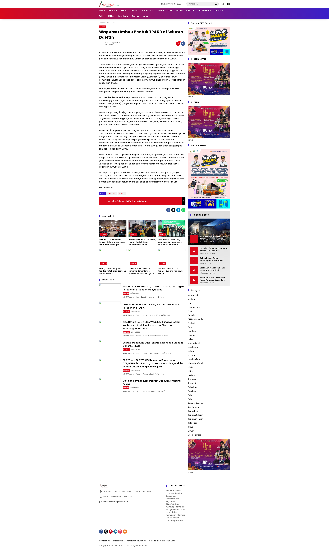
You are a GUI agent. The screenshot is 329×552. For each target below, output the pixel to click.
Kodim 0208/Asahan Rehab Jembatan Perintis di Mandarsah (212, 269)
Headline (192, 331)
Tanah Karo (193, 411)
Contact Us (104, 541)
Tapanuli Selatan (195, 415)
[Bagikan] (183, 43)
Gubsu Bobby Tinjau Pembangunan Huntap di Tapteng (211, 259)
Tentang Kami (168, 541)
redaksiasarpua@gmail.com (116, 501)
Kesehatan (193, 347)
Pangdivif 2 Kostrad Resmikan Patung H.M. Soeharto (213, 249)
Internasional (194, 343)
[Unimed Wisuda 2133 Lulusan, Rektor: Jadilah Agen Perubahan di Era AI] (142, 228)
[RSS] (125, 531)
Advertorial (193, 295)
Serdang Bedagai (195, 403)
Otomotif (192, 383)
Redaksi (108, 43)
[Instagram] (120, 531)
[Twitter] (173, 210)
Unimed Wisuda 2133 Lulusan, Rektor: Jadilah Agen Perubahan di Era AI (142, 242)
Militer (190, 371)
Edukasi (103, 27)
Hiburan (191, 335)
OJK (123, 193)
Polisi (190, 395)
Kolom (191, 351)
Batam (191, 303)
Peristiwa (192, 391)
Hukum (191, 339)
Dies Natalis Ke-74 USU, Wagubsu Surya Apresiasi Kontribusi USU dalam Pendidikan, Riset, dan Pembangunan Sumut (170, 242)
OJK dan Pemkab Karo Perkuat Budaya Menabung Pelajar (171, 271)
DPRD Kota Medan (196, 319)
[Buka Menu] (228, 3)
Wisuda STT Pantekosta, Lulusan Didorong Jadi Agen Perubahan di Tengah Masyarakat (112, 242)
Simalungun (193, 407)
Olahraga (192, 379)
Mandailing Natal (195, 363)
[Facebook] (168, 210)
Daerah (103, 234)
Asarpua (112, 193)
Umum (191, 431)
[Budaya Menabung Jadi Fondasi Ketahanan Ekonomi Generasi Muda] (112, 257)
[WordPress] (115, 531)
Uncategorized (194, 435)
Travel (191, 427)
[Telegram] (178, 210)
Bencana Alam (194, 307)
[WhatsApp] (183, 210)
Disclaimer (118, 541)
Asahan (191, 299)
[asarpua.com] (109, 3)
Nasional (191, 375)
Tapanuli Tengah (195, 419)
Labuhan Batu (194, 359)
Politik (190, 399)
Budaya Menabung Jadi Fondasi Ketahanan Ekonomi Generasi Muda (112, 271)
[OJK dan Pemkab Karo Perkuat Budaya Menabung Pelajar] (171, 257)
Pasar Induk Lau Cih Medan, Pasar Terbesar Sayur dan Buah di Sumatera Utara (212, 278)
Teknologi (192, 423)
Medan (191, 367)
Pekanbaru (193, 387)
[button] (216, 4)
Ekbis (190, 327)
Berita (190, 311)
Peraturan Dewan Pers (137, 541)
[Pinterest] (111, 531)
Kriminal (191, 355)
